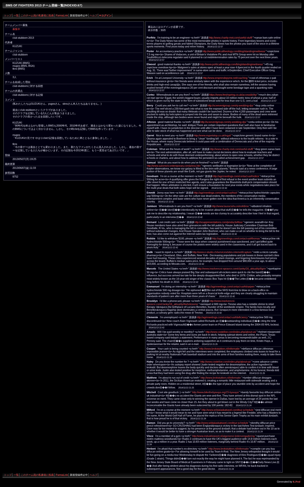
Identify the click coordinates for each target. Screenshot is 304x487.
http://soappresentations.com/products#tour (218, 222)
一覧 (16, 15)
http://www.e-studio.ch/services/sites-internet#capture (222, 252)
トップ (8, 15)
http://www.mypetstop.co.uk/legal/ (212, 135)
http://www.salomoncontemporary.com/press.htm (174, 165)
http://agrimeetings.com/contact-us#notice (236, 176)
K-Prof (296, 481)
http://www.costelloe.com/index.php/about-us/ (231, 332)
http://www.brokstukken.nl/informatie (219, 348)
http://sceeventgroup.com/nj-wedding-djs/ (230, 105)
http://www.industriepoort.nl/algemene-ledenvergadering (223, 436)
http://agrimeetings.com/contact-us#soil (215, 192)
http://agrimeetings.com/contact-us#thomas (236, 238)
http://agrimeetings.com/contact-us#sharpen (230, 286)
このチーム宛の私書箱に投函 (37, 15)
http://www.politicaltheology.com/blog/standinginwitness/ (233, 51)
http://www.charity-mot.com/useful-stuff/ (230, 37)
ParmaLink (62, 15)
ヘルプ (93, 15)
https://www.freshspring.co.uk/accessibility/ (233, 94)
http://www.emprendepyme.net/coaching (225, 78)
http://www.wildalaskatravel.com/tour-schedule (227, 410)
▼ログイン (105, 15)
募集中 (16, 29)
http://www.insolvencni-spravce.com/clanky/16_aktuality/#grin (231, 268)
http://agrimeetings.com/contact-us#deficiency (222, 317)
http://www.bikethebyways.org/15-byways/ (215, 392)
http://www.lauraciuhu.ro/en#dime (230, 206)
